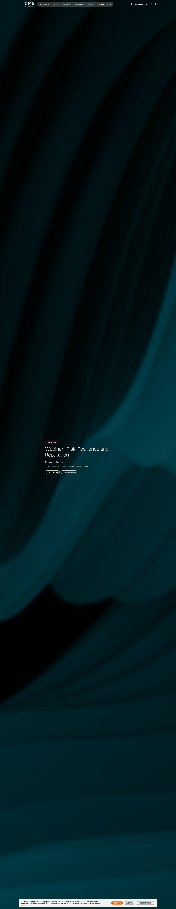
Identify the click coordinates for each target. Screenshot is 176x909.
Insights (90, 4)
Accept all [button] (117, 903)
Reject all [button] (129, 903)
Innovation (78, 4)
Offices (65, 4)
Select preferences (145, 903)
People (55, 4)
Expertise (43, 4)
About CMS (104, 4)
